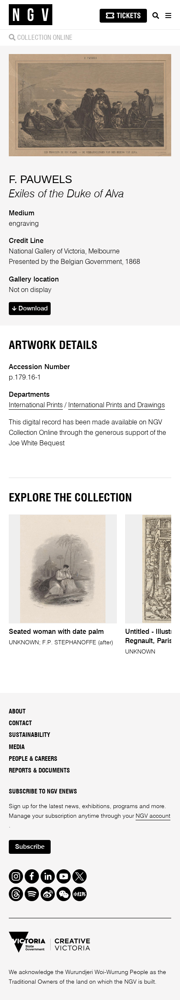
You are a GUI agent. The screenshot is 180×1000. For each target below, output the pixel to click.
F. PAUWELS (40, 179)
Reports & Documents (39, 770)
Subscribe (29, 847)
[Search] (155, 15)
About (17, 711)
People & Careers (33, 759)
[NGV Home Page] (30, 15)
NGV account (153, 816)
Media (17, 747)
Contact (20, 723)
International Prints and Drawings (116, 405)
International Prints (36, 405)
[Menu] (168, 15)
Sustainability (29, 735)
